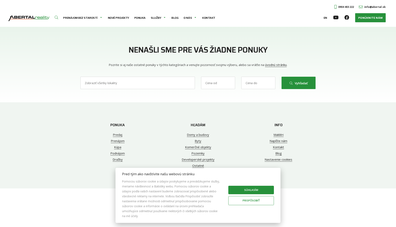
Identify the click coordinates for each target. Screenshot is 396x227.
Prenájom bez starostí (80, 17)
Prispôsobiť (251, 200)
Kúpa (117, 147)
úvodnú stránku (276, 65)
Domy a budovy (198, 135)
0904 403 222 (346, 7)
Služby (156, 17)
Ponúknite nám (370, 17)
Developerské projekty (198, 159)
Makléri (278, 135)
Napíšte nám (278, 141)
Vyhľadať (301, 83)
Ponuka (140, 17)
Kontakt (208, 17)
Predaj (117, 135)
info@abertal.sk (375, 7)
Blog (174, 17)
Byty (198, 141)
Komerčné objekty (198, 147)
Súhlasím (251, 190)
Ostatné (198, 165)
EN (325, 17)
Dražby (118, 159)
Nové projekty (118, 17)
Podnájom (117, 153)
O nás (188, 17)
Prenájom (118, 141)
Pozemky (198, 153)
